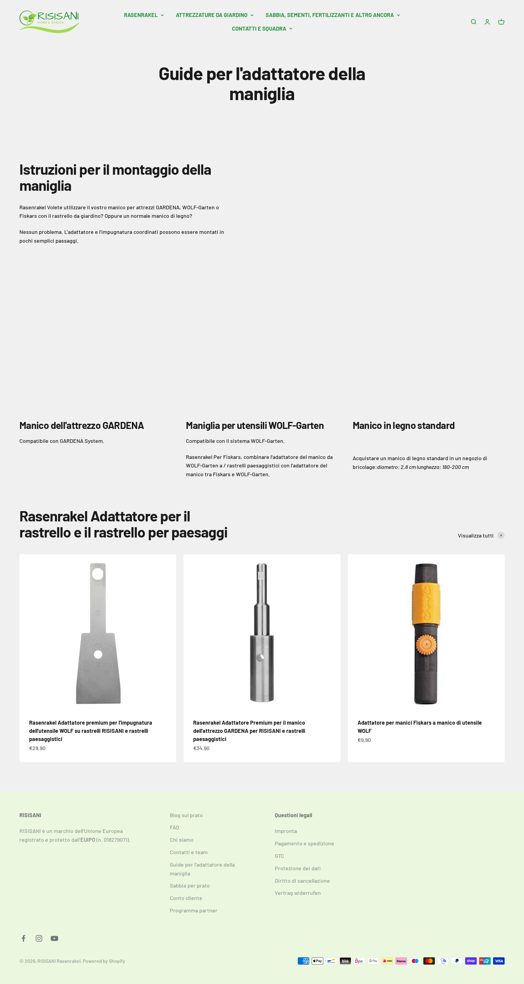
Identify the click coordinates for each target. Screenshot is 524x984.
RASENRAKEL (141, 15)
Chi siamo (181, 839)
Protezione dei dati (298, 868)
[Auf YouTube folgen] (54, 938)
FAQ (174, 827)
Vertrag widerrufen (298, 892)
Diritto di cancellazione (302, 880)
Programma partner (193, 910)
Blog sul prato (186, 815)
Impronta (286, 830)
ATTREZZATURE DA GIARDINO (211, 15)
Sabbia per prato (190, 885)
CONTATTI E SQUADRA (259, 28)
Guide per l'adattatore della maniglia (202, 869)
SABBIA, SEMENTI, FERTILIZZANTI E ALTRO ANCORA (330, 15)
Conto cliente (186, 898)
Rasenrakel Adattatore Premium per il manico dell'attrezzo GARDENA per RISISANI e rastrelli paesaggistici (249, 730)
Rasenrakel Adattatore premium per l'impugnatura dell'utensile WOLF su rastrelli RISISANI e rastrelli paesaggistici (90, 730)
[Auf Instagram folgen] (39, 938)
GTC (279, 855)
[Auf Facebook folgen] (23, 938)
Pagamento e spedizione (304, 843)
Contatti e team (189, 852)
